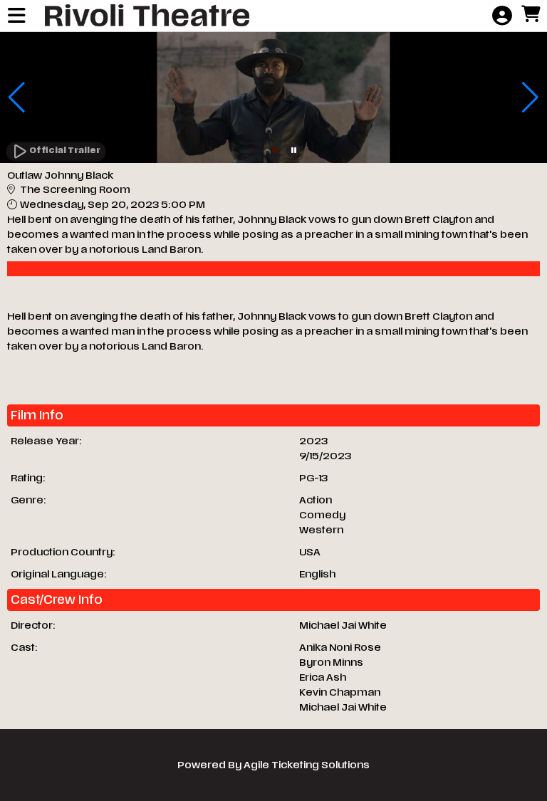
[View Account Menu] (502, 16)
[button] (252, 150)
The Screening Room (75, 190)
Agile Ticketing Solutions (307, 765)
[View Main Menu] (16, 16)
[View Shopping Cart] (531, 15)
